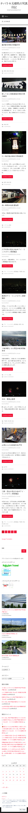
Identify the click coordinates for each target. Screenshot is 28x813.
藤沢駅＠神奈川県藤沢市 (11, 45)
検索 (3, 548)
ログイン (4, 796)
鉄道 (13, 71)
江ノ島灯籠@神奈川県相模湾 (12, 156)
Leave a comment (8, 73)
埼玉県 (9, 421)
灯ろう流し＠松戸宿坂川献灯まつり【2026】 (14, 702)
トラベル (6, 225)
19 (10, 777)
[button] (22, 809)
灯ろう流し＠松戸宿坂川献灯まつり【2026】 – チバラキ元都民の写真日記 (14, 731)
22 (20, 777)
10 (3, 774)
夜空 (4, 524)
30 (24, 780)
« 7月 (3, 787)
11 (6, 774)
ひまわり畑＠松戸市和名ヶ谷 (9, 633)
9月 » (7, 787)
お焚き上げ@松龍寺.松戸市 (12, 445)
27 (13, 780)
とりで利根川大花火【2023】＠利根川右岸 (13, 735)
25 (6, 780)
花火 (24, 271)
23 (24, 777)
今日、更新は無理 (8, 399)
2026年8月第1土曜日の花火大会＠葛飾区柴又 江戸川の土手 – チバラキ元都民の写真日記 (14, 744)
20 (13, 777)
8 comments (7, 184)
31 (3, 783)
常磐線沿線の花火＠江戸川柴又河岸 (11, 742)
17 (3, 777)
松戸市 (5, 467)
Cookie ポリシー (8, 806)
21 (17, 777)
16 (24, 774)
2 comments (7, 126)
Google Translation (7, 539)
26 (10, 780)
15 (20, 774)
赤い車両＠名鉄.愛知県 (10, 205)
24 (3, 780)
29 (20, 780)
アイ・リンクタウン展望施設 (11, 271)
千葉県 (20, 271)
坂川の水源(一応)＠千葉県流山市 (10, 655)
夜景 (5, 71)
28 (17, 780)
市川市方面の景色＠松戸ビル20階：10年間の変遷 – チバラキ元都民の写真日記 (14, 753)
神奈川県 (9, 71)
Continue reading (7, 65)
